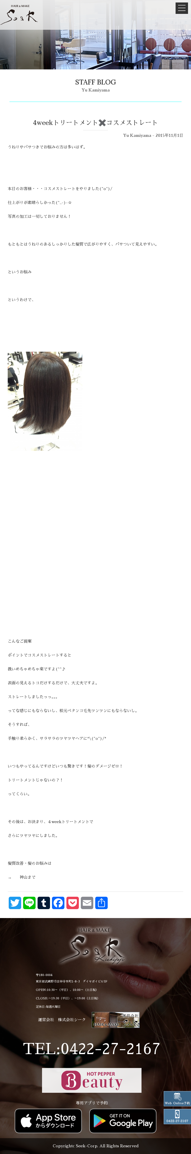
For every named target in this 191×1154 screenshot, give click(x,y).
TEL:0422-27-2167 (91, 1049)
